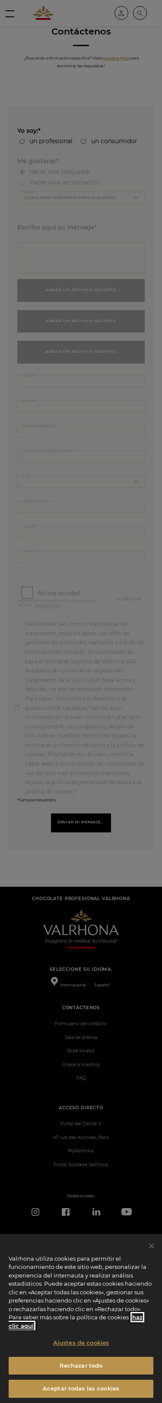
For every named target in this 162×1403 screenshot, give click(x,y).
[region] (81, 1318)
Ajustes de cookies (81, 1342)
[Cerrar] (151, 1246)
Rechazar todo (81, 1365)
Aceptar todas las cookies (81, 1388)
